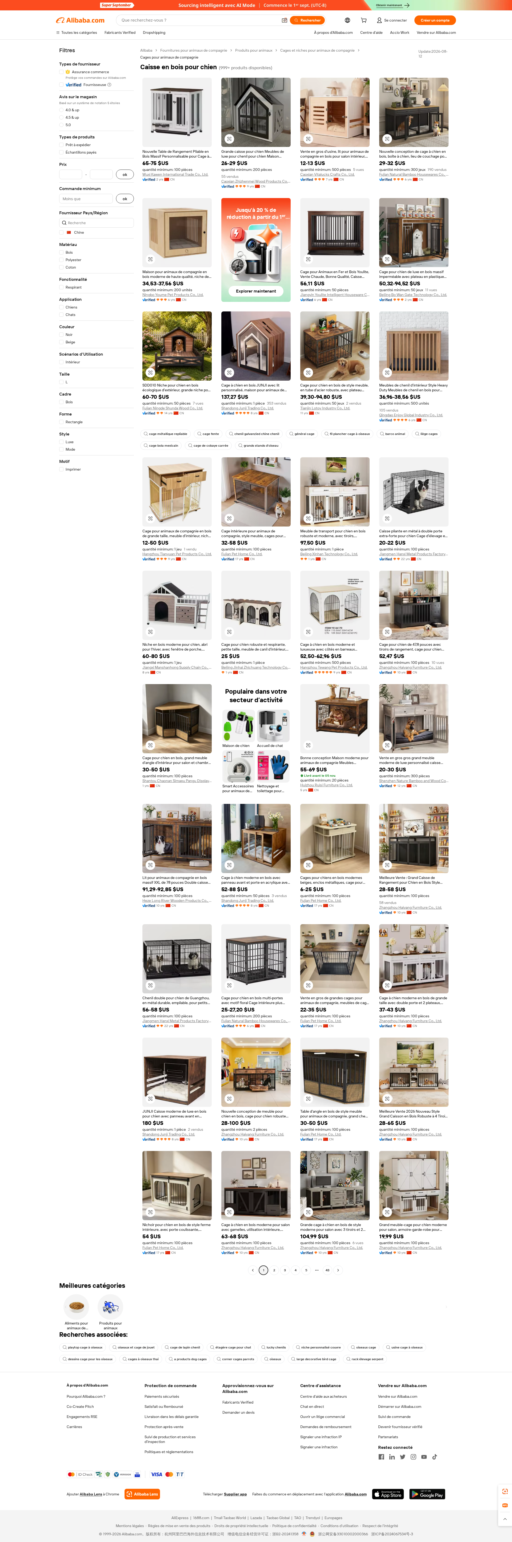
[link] (505, 1491)
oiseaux (275, 1359)
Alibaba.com (356, 1494)
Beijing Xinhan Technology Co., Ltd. (329, 554)
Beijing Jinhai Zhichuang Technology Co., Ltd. (256, 667)
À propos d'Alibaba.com (87, 1385)
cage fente (211, 434)
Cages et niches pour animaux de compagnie (317, 50)
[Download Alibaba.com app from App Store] (388, 1494)
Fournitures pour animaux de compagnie (193, 50)
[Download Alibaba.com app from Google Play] (427, 1494)
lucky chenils (276, 1347)
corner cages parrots (238, 1359)
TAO (297, 1518)
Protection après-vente (164, 1427)
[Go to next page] (338, 1270)
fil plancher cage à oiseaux (350, 434)
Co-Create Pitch (80, 1406)
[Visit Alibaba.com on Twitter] (402, 1457)
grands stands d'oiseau (261, 445)
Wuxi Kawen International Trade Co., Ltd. (175, 174)
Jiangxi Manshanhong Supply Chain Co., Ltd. (177, 667)
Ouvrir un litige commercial (322, 1416)
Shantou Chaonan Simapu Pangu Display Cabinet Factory (177, 781)
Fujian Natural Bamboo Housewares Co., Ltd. (414, 174)
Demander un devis (238, 1412)
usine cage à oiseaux (407, 1347)
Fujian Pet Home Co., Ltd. (241, 554)
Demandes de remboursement (325, 1427)
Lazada (256, 1518)
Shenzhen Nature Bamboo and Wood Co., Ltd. (414, 781)
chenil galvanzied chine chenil (256, 434)
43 (327, 1270)
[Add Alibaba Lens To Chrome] (142, 1494)
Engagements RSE (82, 1416)
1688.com (201, 1518)
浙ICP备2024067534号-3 (392, 1534)
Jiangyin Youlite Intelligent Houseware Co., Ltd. (335, 295)
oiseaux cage (366, 1347)
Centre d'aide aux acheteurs (323, 1396)
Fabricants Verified (237, 1402)
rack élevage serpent (367, 1359)
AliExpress (180, 1518)
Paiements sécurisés (162, 1396)
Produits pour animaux (253, 50)
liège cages (429, 434)
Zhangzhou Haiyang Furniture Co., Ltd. (410, 667)
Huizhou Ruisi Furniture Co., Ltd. (326, 785)
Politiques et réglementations (169, 1452)
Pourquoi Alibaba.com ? (86, 1396)
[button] (284, 20)
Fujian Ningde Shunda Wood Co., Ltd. (172, 408)
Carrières (74, 1427)
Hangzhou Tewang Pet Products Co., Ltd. (333, 667)
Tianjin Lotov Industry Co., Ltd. (325, 408)
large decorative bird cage (316, 1359)
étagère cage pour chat (233, 1347)
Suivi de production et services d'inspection (170, 1439)
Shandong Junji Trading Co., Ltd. (247, 408)
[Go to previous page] (253, 1270)
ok (125, 174)
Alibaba (146, 50)
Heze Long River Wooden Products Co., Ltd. (177, 900)
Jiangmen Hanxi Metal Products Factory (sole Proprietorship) (414, 554)
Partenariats (388, 1437)
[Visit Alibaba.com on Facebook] (381, 1457)
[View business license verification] (304, 1534)
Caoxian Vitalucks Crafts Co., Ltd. (327, 174)
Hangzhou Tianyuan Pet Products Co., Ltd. (177, 554)
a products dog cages (190, 1359)
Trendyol (313, 1518)
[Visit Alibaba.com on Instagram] (413, 1457)
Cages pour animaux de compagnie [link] (169, 57)
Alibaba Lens (91, 1494)
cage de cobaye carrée (211, 445)
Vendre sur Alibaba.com (397, 1396)
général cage (304, 434)
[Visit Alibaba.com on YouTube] (424, 1457)
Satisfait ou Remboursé (164, 1406)
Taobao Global (278, 1518)
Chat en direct (312, 1406)
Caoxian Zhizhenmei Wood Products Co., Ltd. (256, 181)
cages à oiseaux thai (143, 1359)
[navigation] (96, 661)
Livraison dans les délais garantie (172, 1416)
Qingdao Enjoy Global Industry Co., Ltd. (411, 415)
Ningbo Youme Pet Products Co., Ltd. (172, 295)
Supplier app (235, 1494)
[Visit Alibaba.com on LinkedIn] (392, 1457)
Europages (333, 1518)
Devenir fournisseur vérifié (400, 1427)
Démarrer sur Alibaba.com (399, 1406)
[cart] (365, 21)
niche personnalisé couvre (321, 1347)
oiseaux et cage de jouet (136, 1347)
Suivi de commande (394, 1416)
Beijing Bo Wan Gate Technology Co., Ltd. (413, 295)
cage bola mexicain (163, 445)
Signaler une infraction (319, 1447)
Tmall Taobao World (230, 1518)
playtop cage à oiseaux (85, 1347)
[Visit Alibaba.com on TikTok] (434, 1457)
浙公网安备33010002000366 (343, 1534)
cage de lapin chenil (185, 1347)
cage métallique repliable (168, 434)
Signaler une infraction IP (321, 1437)
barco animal (395, 434)
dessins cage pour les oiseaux (90, 1359)
